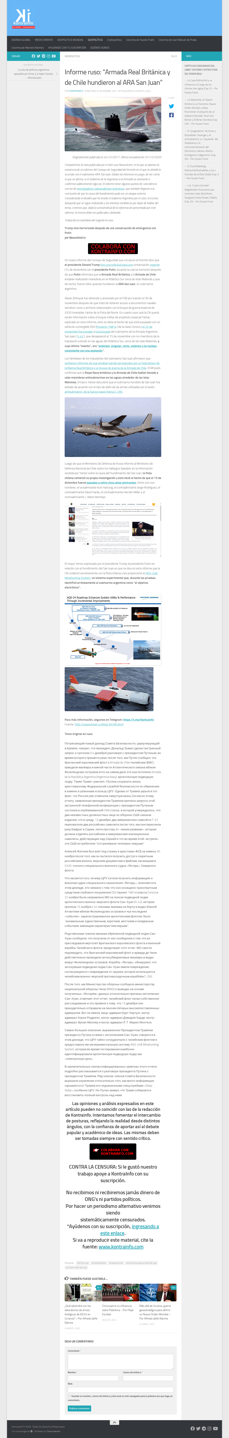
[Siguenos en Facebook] (33, 56)
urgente (155, 265)
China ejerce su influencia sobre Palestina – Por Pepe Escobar (118, 1310)
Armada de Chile (116, 1263)
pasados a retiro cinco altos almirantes (111, 482)
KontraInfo (76, 91)
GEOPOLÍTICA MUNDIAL (70, 39)
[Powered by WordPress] (31, 1431)
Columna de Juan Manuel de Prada (177, 39)
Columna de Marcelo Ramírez (28, 47)
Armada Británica (99, 1263)
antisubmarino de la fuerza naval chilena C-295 (94, 392)
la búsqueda (102, 331)
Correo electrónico (133, 1372)
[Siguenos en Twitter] (38, 56)
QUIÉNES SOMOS (99, 47)
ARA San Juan (83, 1263)
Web (70, 1383)
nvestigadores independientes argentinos (100, 189)
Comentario (74, 1350)
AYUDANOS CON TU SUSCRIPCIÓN (67, 47)
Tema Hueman (53, 1431)
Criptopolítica (114, 39)
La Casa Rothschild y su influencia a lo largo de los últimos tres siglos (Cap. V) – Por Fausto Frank (201, 86)
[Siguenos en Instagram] (48, 56)
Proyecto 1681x (106, 327)
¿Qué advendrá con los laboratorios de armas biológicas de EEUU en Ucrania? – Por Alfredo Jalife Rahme (81, 1314)
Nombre (72, 1372)
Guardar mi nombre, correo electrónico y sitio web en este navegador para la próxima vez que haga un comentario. (120, 1398)
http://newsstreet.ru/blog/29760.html (99, 724)
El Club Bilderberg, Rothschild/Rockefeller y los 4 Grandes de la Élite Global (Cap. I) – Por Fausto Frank (202, 172)
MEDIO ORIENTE (44, 39)
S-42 (80, 336)
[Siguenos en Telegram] (43, 56)
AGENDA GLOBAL (21, 39)
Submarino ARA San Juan (76, 1267)
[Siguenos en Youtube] (53, 56)
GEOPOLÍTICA (95, 39)
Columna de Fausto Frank (140, 39)
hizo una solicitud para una (116, 265)
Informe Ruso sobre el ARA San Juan (141, 1263)
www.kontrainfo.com (121, 1247)
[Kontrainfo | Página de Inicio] (23, 18)
